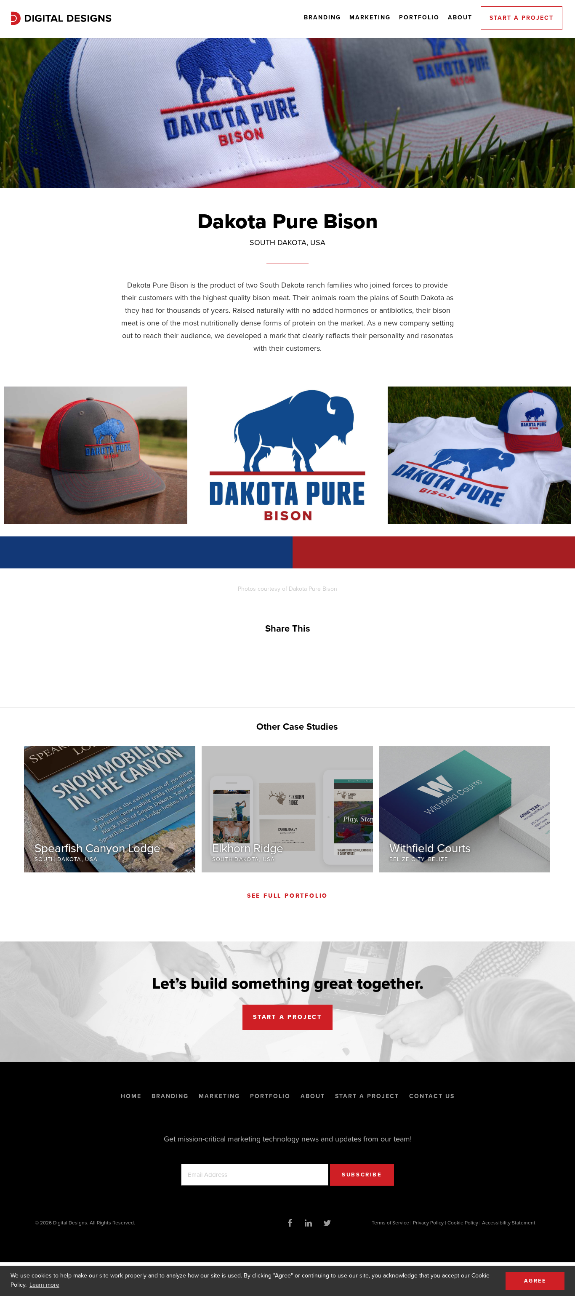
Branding (322, 17)
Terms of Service (390, 1223)
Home (131, 1096)
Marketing (370, 17)
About (460, 17)
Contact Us (432, 1096)
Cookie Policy (462, 1223)
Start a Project (522, 17)
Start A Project (287, 1017)
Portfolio (419, 17)
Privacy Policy (428, 1223)
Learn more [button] (44, 1284)
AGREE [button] (535, 1280)
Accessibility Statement (508, 1223)
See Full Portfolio (287, 895)
